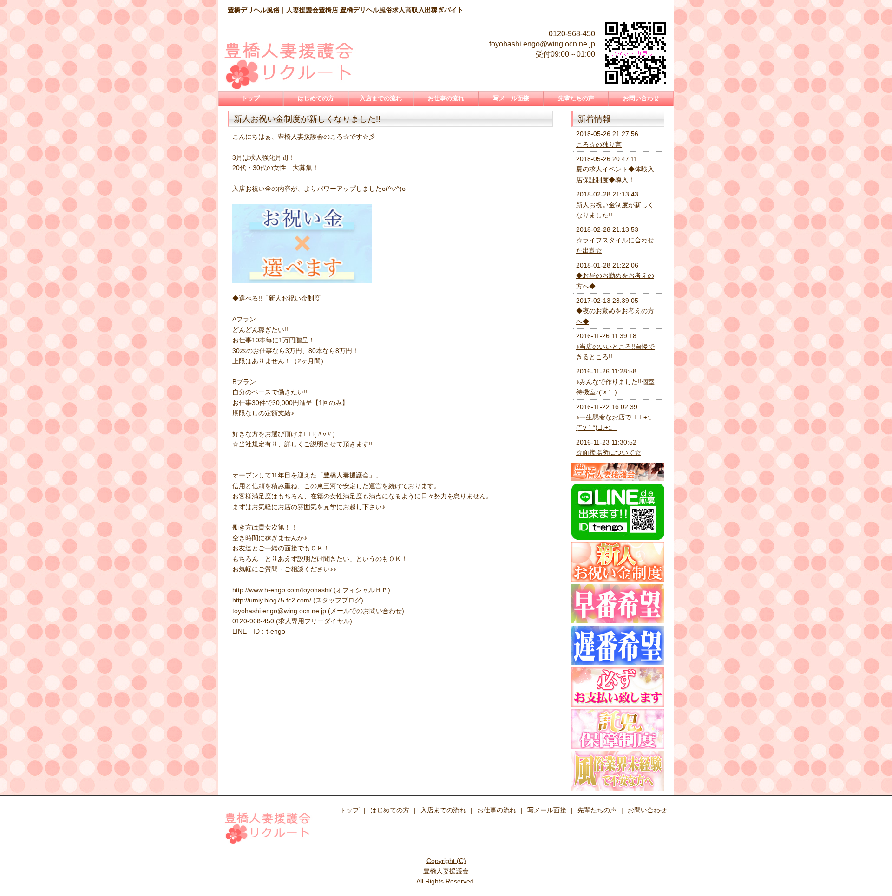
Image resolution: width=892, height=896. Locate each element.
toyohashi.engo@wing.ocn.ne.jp (542, 44)
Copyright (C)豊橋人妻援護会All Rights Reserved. (446, 871)
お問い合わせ (641, 98)
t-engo (275, 631)
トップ (251, 98)
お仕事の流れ (446, 98)
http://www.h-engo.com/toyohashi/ (282, 590)
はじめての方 (316, 98)
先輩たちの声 (576, 98)
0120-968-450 (572, 34)
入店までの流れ (381, 98)
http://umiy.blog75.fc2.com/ (271, 600)
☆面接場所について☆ (608, 452)
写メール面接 (511, 98)
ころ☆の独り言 (599, 144)
